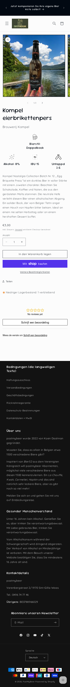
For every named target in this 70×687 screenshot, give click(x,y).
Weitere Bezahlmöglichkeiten (35, 272)
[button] (7, 23)
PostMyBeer (29, 681)
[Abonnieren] (55, 622)
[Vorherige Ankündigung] (6, 7)
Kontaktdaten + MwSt (19, 418)
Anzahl (6, 235)
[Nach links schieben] (27, 102)
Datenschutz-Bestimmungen (23, 410)
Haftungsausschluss (18, 380)
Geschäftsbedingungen (20, 395)
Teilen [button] (9, 281)
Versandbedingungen (19, 387)
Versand (18, 229)
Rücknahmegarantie (19, 402)
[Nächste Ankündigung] (63, 7)
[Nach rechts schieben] (42, 102)
